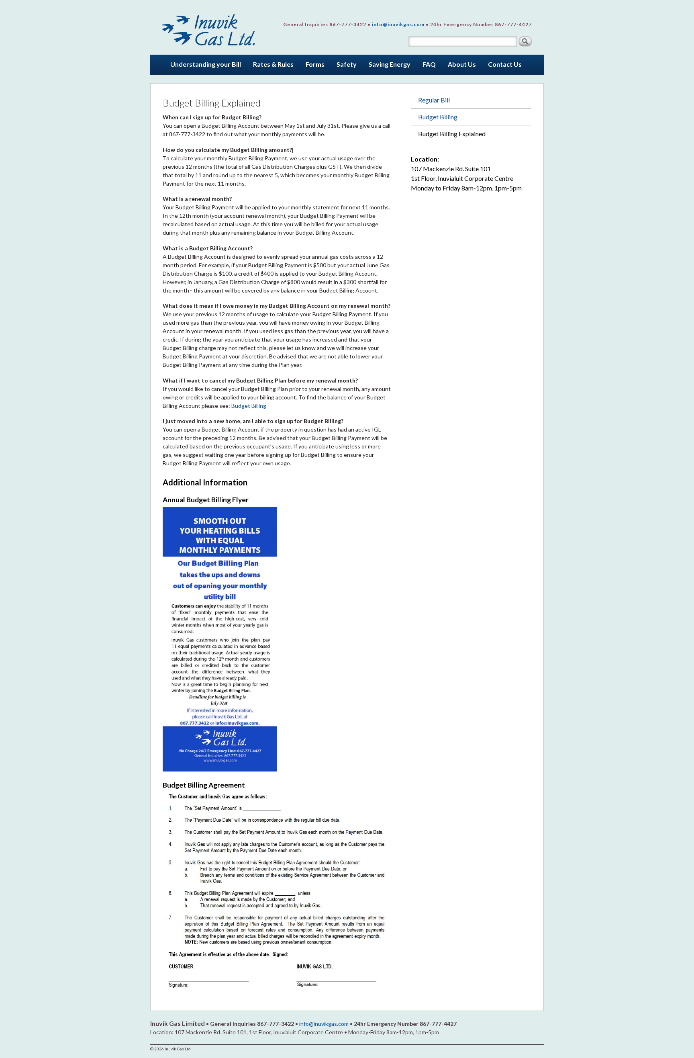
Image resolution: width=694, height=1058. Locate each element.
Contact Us (505, 64)
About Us (462, 64)
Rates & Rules (273, 64)
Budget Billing (248, 405)
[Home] (209, 27)
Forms (315, 64)
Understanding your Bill (205, 64)
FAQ (429, 64)
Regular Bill (434, 100)
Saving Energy (389, 64)
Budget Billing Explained (452, 133)
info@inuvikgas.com (398, 24)
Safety (347, 64)
